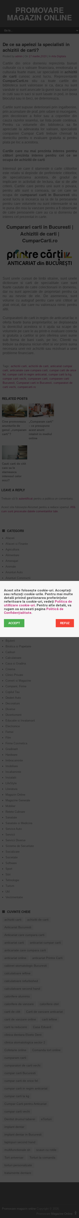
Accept (14, 623)
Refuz (65, 623)
